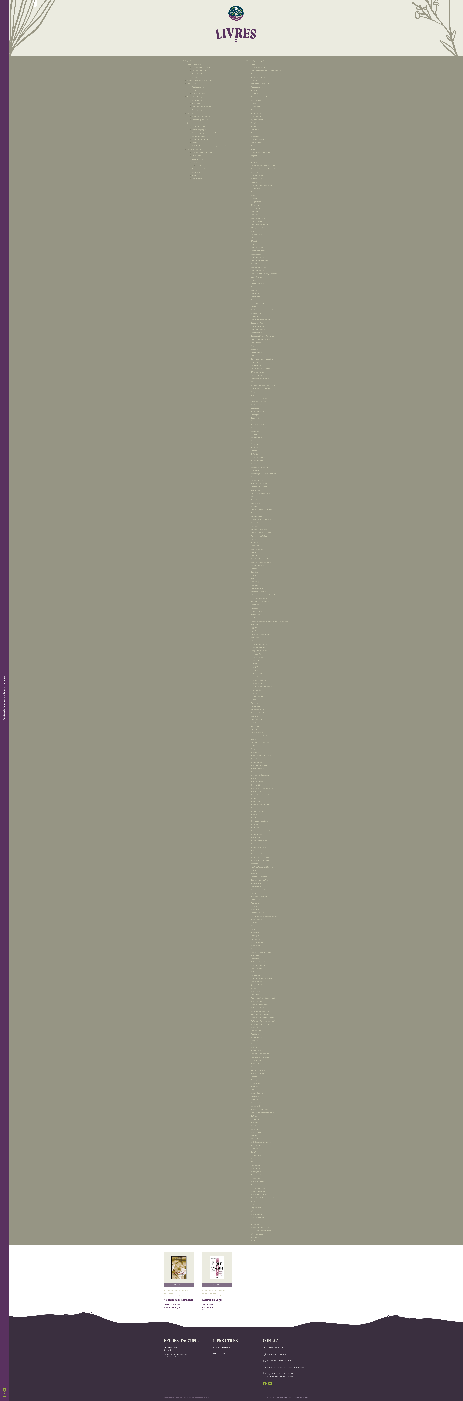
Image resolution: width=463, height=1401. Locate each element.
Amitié (254, 123)
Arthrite (254, 162)
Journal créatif (258, 710)
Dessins (254, 349)
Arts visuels (197, 74)
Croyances (256, 313)
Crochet (254, 307)
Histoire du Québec (260, 602)
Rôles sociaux (257, 1050)
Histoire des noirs (259, 598)
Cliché (254, 238)
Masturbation (257, 782)
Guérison (255, 572)
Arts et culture (194, 64)
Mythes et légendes (260, 857)
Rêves (253, 1044)
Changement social (260, 225)
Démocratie (256, 333)
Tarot (253, 1159)
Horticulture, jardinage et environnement (270, 621)
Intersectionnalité (259, 680)
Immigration (256, 654)
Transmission (257, 1175)
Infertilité (255, 667)
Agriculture (256, 100)
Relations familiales (260, 1014)
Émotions (255, 444)
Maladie (254, 759)
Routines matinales (260, 1054)
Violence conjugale (260, 1227)
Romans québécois (201, 120)
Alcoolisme (256, 107)
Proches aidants (258, 965)
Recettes (255, 995)
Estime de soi (257, 480)
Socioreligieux (257, 1103)
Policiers (255, 932)
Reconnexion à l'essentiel (263, 998)
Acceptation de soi (260, 67)
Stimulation (256, 1146)
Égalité (254, 434)
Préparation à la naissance (263, 962)
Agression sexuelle (260, 97)
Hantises (255, 585)
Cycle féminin (257, 323)
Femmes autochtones (261, 533)
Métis (253, 818)
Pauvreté (255, 903)
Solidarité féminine (260, 1110)
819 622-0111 (284, 1354)
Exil (252, 497)
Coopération (256, 277)
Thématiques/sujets (255, 61)
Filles (253, 539)
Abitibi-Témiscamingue (202, 153)
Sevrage (255, 1086)
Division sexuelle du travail (263, 385)
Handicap (255, 582)
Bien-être (255, 198)
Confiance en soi (259, 267)
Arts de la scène (199, 71)
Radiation (255, 992)
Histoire (195, 162)
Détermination (257, 352)
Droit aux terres (258, 402)
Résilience (256, 1034)
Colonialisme (257, 248)
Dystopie (255, 408)
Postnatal (255, 946)
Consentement (258, 271)
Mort (253, 851)
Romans (191, 113)
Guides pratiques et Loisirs (199, 80)
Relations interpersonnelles (264, 1021)
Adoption (255, 90)
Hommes (255, 605)
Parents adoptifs (259, 890)
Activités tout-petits (260, 84)
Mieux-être (256, 828)
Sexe (253, 1090)
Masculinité (256, 772)
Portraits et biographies (198, 97)
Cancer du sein (258, 218)
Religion (254, 1028)
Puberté (254, 972)
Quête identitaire (259, 985)
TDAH (253, 1162)
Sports (254, 1136)
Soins (194, 143)
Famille (254, 506)
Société (195, 175)
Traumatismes (257, 1182)
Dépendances (257, 343)
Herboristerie (257, 588)
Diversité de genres (260, 379)
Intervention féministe (261, 687)
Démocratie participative (262, 336)
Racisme (255, 988)
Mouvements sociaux (261, 854)
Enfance (195, 90)
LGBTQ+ (254, 723)
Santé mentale (199, 126)
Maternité (255, 785)
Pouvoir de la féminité (261, 952)
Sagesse (255, 1064)
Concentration (257, 257)
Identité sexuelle (259, 647)
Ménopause (256, 808)
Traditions (255, 1168)
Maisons (255, 752)
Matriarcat (256, 792)
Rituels (254, 1047)
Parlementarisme (259, 896)
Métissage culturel (260, 821)
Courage (255, 293)
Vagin (253, 1204)
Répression (256, 1031)
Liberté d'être (257, 733)
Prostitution (256, 969)
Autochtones (257, 179)
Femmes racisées (259, 536)
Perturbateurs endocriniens (264, 916)
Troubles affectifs (259, 1195)
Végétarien (256, 1208)
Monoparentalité (258, 847)
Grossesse (256, 569)
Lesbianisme (256, 719)
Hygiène (254, 628)
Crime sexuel (257, 300)
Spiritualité (197, 179)
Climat (254, 241)
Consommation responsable (264, 274)
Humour (254, 624)
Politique (255, 936)
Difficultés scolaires (260, 369)
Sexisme (255, 1096)
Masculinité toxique (260, 775)
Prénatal (255, 959)
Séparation (256, 1083)
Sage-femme (257, 1060)
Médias (254, 798)
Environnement (258, 461)
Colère (254, 244)
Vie (252, 1211)
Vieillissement (257, 1218)
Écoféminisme (257, 411)
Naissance (256, 864)
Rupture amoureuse (260, 1057)
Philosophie (256, 919)
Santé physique (199, 130)
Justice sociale (199, 169)
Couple (254, 290)
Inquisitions (256, 674)
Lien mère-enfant (259, 736)
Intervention (256, 683)
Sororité (255, 1129)
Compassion (256, 254)
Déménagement (258, 330)
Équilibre (255, 464)
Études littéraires (259, 487)
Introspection (257, 697)
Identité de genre (259, 644)
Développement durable (262, 359)
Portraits (196, 103)
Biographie (197, 100)
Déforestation (257, 326)
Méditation (256, 801)
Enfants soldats (258, 457)
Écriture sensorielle (260, 428)
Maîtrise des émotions (261, 755)
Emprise (254, 448)
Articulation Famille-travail (263, 166)
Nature (254, 870)
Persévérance (257, 913)
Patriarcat (255, 900)
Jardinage (255, 706)
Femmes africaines (260, 529)
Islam (253, 700)
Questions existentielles (262, 978)
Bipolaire (255, 205)
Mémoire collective (260, 805)
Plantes (254, 926)
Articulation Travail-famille (263, 169)
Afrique (254, 94)
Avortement (256, 192)
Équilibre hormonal (259, 467)
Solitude (255, 1116)
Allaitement (256, 117)
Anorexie (255, 136)
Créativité (255, 297)
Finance (254, 543)
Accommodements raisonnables (266, 71)
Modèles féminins (259, 841)
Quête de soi (257, 982)
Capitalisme (256, 221)
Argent (254, 156)
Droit (253, 395)
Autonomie (256, 182)
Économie (255, 418)
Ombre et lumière (259, 877)
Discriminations (258, 372)
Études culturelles (259, 484)
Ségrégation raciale (260, 1080)
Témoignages (198, 110)
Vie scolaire (256, 1214)
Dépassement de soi (260, 339)
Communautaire (258, 251)
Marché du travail (259, 765)
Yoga (253, 1241)
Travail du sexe (258, 1188)
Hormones (255, 615)
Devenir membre (222, 1348)
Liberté (254, 729)
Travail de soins (258, 1185)
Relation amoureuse (260, 1005)
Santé (190, 123)
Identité (254, 641)
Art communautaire (201, 67)
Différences (256, 366)
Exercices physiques (260, 493)
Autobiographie (258, 175)
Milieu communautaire (261, 831)
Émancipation (257, 438)
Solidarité (255, 1106)
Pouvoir (254, 949)
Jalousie (255, 703)
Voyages (255, 1237)
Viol (252, 1221)
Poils (253, 929)
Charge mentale (258, 228)
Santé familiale (258, 1070)
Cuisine (254, 316)
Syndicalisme (257, 1155)
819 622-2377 (285, 1361)
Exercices (255, 490)
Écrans (254, 421)
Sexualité (255, 1100)
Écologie (255, 415)
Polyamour (256, 939)
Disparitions (256, 375)
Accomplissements (260, 74)
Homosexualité (258, 611)
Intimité (254, 693)
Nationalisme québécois (262, 867)
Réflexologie (256, 1001)
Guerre (254, 575)
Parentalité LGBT (258, 887)
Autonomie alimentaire (261, 185)
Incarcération (257, 657)
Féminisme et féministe (262, 520)
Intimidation (256, 690)
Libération (255, 726)
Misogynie (255, 837)
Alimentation (257, 113)
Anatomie (255, 133)
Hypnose (255, 638)
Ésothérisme (198, 159)
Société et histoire (196, 149)
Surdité (254, 1152)
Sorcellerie (256, 1123)
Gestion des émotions (261, 562)
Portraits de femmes (201, 107)
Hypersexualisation (260, 634)
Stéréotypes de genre (261, 1142)
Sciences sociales (200, 139)
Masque (254, 779)
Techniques (256, 1165)
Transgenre (256, 1172)
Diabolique (256, 362)
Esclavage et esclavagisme (263, 474)
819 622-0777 (280, 1348)
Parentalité (256, 883)
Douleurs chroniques (260, 388)
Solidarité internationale (262, 1113)
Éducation (196, 156)
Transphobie (256, 1178)
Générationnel (257, 549)
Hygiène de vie (258, 631)
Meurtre (254, 824)
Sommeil (255, 1119)
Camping (255, 212)
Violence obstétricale (261, 1231)
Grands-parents (258, 565)
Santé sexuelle (199, 136)
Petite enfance (199, 94)
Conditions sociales (260, 264)
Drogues (255, 392)
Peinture (255, 906)
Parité (254, 893)
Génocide (255, 556)
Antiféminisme (257, 139)
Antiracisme (256, 143)
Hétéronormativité (259, 592)
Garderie (255, 546)
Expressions (256, 503)
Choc (253, 231)
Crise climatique (258, 303)
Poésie (195, 77)
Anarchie (255, 130)
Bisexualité (256, 208)
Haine (253, 579)
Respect (255, 1041)
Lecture (254, 716)
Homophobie (256, 608)
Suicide (254, 1149)
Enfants (254, 454)
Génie (253, 552)
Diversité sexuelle (259, 382)
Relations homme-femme (262, 1018)
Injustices (255, 670)
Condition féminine (260, 261)
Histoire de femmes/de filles (264, 595)
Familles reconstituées (261, 510)
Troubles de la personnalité (263, 1198)
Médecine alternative (261, 795)
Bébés (254, 195)
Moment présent (258, 844)
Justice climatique (259, 713)
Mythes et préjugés (260, 860)
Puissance (255, 975)
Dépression (256, 346)
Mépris (254, 815)
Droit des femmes (259, 405)
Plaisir (254, 923)
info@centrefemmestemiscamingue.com (285, 1367)
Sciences (255, 1077)
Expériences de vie (260, 500)
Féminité (255, 523)
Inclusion (255, 661)
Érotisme (255, 470)
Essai (199, 166)
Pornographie (257, 942)
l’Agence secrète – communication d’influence (292, 1398)
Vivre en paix (257, 1234)
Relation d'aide (258, 1008)
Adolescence (198, 87)
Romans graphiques (201, 117)
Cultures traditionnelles (262, 320)
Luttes (254, 746)
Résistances (256, 1037)
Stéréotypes (256, 1139)
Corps (253, 280)
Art (252, 159)
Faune (254, 513)
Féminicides (256, 516)
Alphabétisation (258, 120)
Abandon (255, 64)
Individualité (256, 664)
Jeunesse (191, 84)
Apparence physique (260, 153)
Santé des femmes (259, 1067)
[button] (4, 6)
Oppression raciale (260, 880)
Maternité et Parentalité (262, 788)
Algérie (254, 110)
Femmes (255, 526)
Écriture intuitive (259, 424)
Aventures (255, 189)
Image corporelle (259, 651)
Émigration (256, 441)
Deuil (253, 356)
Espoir (254, 477)
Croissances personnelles (263, 310)
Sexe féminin (257, 1093)
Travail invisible (258, 1191)
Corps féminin (257, 284)
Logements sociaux (260, 742)
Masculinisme (257, 769)
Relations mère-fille (260, 1024)
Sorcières (255, 1126)
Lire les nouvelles (223, 1353)
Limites (254, 739)
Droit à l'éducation (259, 398)
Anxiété (254, 146)
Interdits (255, 677)
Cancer (254, 215)
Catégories (188, 61)
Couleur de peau (258, 287)
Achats (254, 80)
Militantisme (256, 834)
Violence (255, 1224)
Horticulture (256, 618)
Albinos (254, 103)
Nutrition (255, 873)
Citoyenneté (256, 235)
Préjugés (255, 955)
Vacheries (255, 1201)
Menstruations (258, 811)
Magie (254, 749)
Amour (254, 126)
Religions (196, 172)
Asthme (254, 172)
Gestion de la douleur (261, 559)
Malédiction (256, 762)
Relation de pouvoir (260, 1011)
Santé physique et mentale (204, 133)
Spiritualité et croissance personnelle (209, 146)
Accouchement (258, 77)
